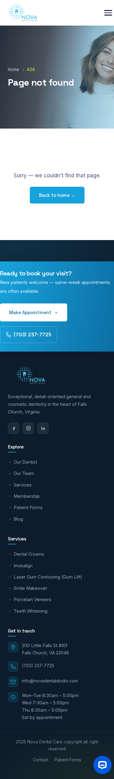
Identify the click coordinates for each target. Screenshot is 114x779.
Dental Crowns (29, 554)
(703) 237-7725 (32, 334)
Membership (27, 496)
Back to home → (57, 195)
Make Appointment (30, 312)
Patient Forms (28, 507)
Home (13, 69)
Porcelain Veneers (32, 599)
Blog (18, 519)
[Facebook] (13, 428)
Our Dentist (25, 462)
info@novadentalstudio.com (50, 680)
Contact (40, 759)
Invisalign (23, 565)
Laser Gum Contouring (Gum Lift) (48, 576)
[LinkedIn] (43, 428)
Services (23, 484)
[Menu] (108, 12)
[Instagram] (28, 428)
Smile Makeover (30, 588)
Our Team (24, 473)
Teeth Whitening (30, 611)
